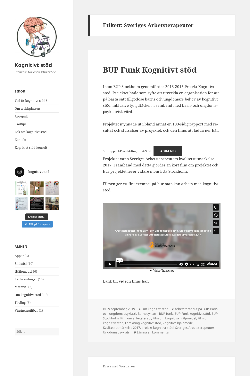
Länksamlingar (26, 279)
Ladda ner (168, 151)
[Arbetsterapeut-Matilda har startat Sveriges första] (52, 203)
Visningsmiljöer (26, 310)
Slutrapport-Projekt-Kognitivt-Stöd (127, 151)
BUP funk (166, 313)
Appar (19, 256)
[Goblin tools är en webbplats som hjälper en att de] (21, 188)
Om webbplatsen (27, 108)
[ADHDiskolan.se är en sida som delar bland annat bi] (52, 188)
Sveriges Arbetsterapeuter (194, 327)
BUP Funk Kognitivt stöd (149, 69)
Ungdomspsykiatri (116, 332)
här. (146, 281)
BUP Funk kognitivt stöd (192, 313)
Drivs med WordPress (119, 366)
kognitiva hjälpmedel (178, 323)
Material (21, 287)
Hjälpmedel (23, 271)
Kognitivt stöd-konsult (31, 147)
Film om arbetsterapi (135, 318)
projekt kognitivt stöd (158, 327)
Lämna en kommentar (153, 332)
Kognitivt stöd (33, 64)
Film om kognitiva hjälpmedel (174, 318)
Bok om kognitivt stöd (31, 132)
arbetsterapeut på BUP (192, 309)
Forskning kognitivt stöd (143, 323)
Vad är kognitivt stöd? (31, 101)
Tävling (20, 302)
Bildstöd (21, 263)
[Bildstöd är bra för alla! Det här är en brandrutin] (21, 203)
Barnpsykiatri (147, 313)
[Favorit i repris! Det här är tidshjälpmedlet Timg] (37, 188)
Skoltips (20, 124)
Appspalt (21, 116)
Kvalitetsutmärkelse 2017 (121, 327)
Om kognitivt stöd (28, 295)
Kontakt (20, 140)
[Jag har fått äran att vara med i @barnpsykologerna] (37, 203)
